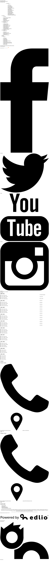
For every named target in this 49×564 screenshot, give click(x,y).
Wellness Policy (4, 506)
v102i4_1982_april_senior (4, 305)
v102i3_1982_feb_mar (4, 304)
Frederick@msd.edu (8, 430)
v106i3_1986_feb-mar (4, 331)
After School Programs (6, 32)
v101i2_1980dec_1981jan (4, 296)
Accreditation (9, 8)
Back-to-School (5, 44)
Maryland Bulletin (2, 291)
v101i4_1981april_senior (4, 298)
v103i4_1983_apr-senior (4, 312)
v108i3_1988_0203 (3, 345)
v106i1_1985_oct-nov (4, 329)
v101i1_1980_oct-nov (4, 295)
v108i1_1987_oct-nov (4, 343)
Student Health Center (6, 27)
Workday (13, 45)
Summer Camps (5, 43)
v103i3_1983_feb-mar (4, 311)
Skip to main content (2, 0)
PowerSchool (5, 38)
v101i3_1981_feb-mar (4, 297)
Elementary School (5, 18)
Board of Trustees (10, 7)
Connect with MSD (10, 12)
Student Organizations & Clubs (7, 33)
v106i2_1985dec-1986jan (4, 330)
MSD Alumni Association (11, 14)
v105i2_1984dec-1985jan (4, 323)
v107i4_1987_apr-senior (4, 339)
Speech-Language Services (6, 26)
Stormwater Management (5, 507)
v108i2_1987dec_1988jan (4, 344)
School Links (2, 503)
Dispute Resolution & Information (7, 42)
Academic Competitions (6, 34)
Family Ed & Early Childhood (7, 17)
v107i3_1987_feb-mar (4, 338)
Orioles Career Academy (6, 20)
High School (4, 19)
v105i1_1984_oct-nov (4, 322)
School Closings (5, 41)
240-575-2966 (3, 430)
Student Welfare (5, 40)
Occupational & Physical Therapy (7, 28)
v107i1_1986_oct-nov (4, 336)
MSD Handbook (10, 9)
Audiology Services (5, 23)
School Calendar (5, 39)
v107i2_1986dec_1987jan (4, 337)
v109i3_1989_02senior (4, 352)
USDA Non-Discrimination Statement (6, 508)
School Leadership (10, 6)
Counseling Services (5, 24)
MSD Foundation (10, 13)
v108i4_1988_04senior (4, 346)
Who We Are (9, 5)
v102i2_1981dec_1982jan (4, 303)
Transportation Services (6, 29)
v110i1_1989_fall (3, 355)
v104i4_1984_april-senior (4, 319)
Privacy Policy (2, 521)
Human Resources (10, 11)
